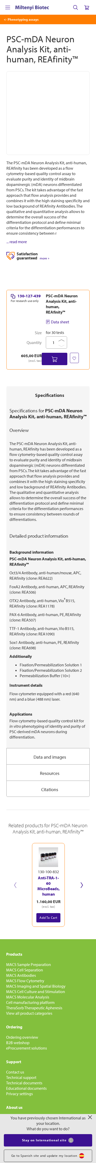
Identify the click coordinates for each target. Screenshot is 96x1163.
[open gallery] (48, 113)
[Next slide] (82, 885)
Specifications (49, 395)
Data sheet (60, 321)
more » (44, 258)
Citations (49, 789)
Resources (49, 773)
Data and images (50, 757)
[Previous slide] (15, 885)
